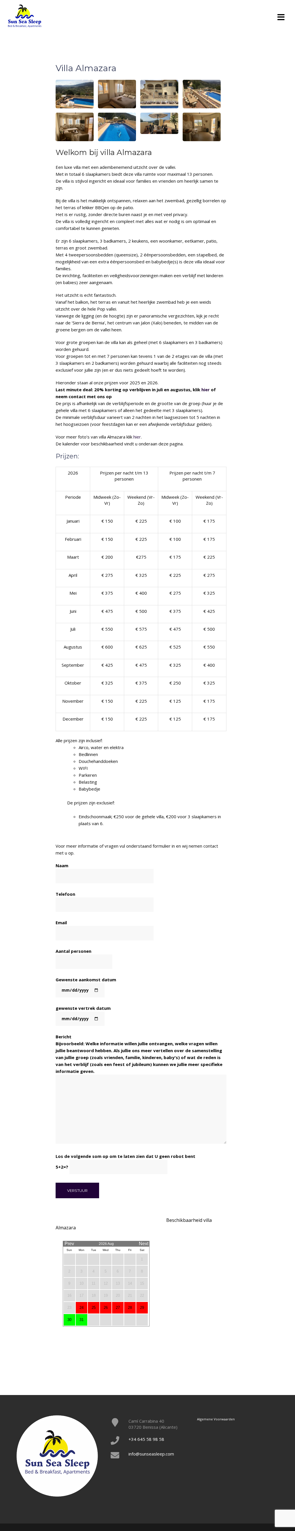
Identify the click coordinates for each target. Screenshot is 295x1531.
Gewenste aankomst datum (86, 979)
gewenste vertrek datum (83, 1008)
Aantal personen (73, 951)
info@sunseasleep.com (151, 1454)
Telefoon (65, 894)
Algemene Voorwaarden (216, 1419)
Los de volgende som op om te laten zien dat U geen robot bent (125, 1161)
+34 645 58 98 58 (146, 1439)
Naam (62, 865)
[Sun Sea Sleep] (24, 15)
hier (205, 389)
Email (61, 922)
